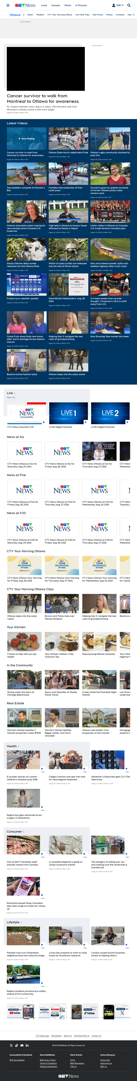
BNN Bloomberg (77, 1063)
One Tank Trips (82, 15)
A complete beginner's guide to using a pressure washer (65, 863)
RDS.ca (103, 1066)
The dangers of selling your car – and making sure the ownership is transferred (109, 865)
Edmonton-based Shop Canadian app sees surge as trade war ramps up (26, 906)
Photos (109, 15)
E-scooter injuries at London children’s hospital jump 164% (22, 778)
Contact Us (96, 1036)
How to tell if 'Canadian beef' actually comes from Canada (22, 863)
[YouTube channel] (22, 1045)
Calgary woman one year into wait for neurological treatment (67, 778)
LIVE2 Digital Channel (102, 427)
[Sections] (8, 5)
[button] (27, 143)
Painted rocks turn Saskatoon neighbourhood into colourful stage (25, 954)
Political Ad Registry (48, 1066)
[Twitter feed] (11, 1045)
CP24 (72, 1060)
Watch (67, 5)
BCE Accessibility (17, 1060)
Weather (40, 15)
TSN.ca (73, 1066)
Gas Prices (98, 15)
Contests (120, 15)
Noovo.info (105, 1060)
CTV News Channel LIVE (20, 427)
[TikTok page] (16, 1045)
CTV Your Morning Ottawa (59, 15)
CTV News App (42, 1036)
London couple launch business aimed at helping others (108, 954)
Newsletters (56, 1036)
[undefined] (24, 455)
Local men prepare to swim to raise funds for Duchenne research (68, 954)
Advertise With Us (82, 1036)
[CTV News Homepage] (25, 5)
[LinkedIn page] (27, 1045)
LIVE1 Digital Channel (60, 427)
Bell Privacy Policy (48, 1060)
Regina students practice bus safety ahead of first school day (26, 992)
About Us (68, 1036)
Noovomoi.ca (106, 1063)
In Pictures (81, 5)
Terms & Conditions (48, 1063)
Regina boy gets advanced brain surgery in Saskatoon (24, 816)
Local (44, 5)
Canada (55, 5)
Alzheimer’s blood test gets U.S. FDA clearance (110, 778)
